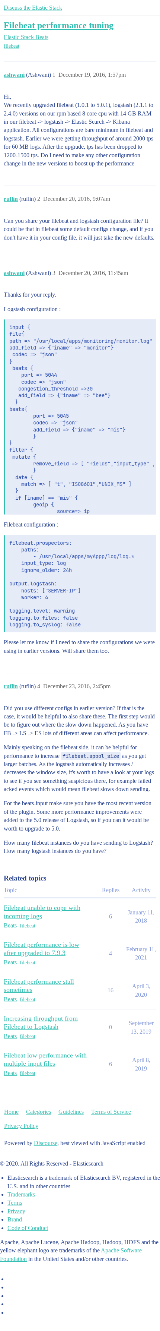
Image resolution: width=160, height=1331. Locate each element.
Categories (38, 1112)
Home (11, 1112)
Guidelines (71, 1112)
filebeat (11, 46)
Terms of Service (111, 1112)
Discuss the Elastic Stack (33, 7)
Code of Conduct (27, 1228)
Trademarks (21, 1194)
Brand (14, 1219)
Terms (14, 1202)
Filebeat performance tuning (58, 25)
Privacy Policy (21, 1126)
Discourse (45, 1143)
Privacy (16, 1211)
